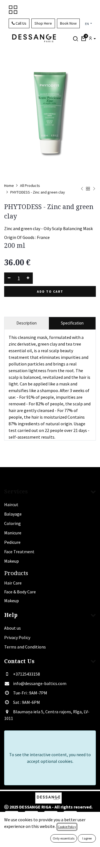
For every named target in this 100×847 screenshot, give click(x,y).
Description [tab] (26, 323)
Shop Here (43, 23)
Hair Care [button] (13, 583)
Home (9, 185)
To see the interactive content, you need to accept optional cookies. (50, 758)
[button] (83, 38)
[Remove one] (9, 278)
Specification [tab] (72, 323)
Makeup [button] (11, 600)
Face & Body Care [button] (20, 591)
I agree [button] (87, 838)
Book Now (68, 23)
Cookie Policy (67, 827)
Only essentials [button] (63, 838)
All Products (30, 185)
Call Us (20, 23)
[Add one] (28, 278)
